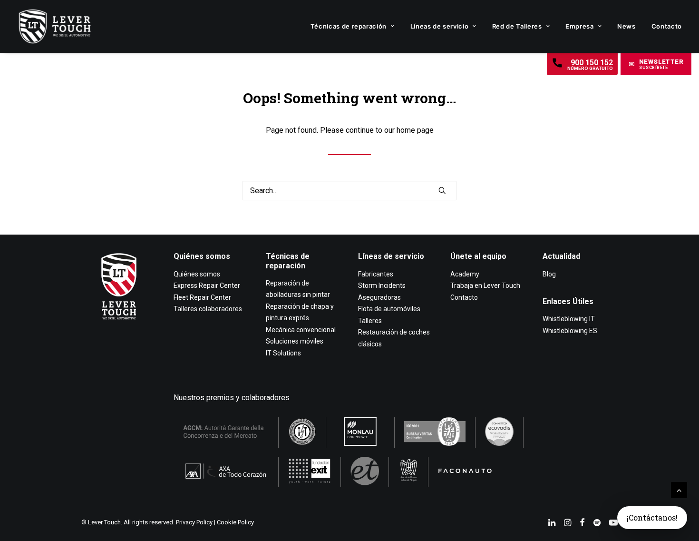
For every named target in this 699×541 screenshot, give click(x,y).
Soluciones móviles (294, 341)
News (626, 26)
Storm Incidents (382, 285)
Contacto (666, 26)
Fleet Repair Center (202, 297)
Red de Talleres (517, 26)
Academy (464, 274)
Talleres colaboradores (208, 309)
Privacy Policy (194, 522)
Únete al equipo (478, 256)
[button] (656, 64)
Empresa (579, 26)
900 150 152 (590, 64)
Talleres (370, 321)
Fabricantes (375, 274)
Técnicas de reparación (349, 26)
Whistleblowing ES (570, 330)
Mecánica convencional (301, 330)
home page (415, 130)
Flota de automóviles (389, 309)
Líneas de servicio (439, 26)
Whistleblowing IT (569, 319)
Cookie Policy (235, 522)
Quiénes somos (202, 256)
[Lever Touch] (54, 26)
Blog (549, 274)
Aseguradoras (379, 297)
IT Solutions (283, 353)
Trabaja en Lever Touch (485, 285)
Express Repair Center (207, 285)
